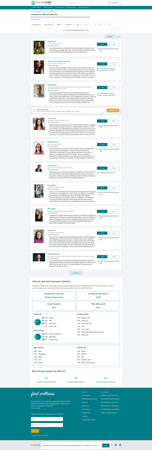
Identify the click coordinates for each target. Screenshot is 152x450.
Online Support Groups (88, 420)
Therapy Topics (60, 7)
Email (102, 44)
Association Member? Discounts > (111, 399)
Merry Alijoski (52, 209)
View (114, 44)
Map (118, 36)
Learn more (93, 445)
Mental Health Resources (89, 399)
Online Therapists (71, 7)
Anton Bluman (52, 85)
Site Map (84, 416)
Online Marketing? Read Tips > (110, 402)
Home (32, 11)
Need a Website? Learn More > (110, 406)
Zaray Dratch (51, 231)
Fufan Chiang (52, 185)
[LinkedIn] (120, 445)
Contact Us (85, 406)
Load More (76, 273)
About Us (84, 402)
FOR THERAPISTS (113, 3)
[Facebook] (116, 445)
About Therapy (48, 7)
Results (110, 36)
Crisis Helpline (86, 395)
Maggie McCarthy (53, 142)
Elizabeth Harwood (53, 254)
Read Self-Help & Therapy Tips (76, 382)
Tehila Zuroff (51, 42)
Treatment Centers (83, 7)
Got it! (106, 445)
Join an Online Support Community (106, 382)
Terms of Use (86, 409)
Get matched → (112, 110)
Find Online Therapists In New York (46, 382)
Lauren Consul (52, 118)
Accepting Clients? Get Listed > (110, 395)
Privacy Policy (86, 413)
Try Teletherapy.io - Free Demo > (110, 409)
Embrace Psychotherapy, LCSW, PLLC (59, 61)
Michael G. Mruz (52, 166)
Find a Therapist (36, 7)
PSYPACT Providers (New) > (109, 413)
